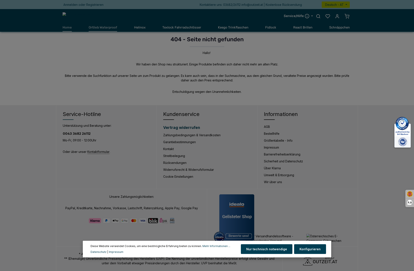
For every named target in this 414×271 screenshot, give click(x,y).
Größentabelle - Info (278, 140)
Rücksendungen (175, 163)
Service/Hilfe (294, 16)
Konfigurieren (310, 249)
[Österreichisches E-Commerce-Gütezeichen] (328, 238)
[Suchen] (318, 16)
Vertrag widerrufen (181, 127)
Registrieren (95, 4)
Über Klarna (272, 168)
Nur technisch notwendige (266, 249)
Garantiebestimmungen (179, 142)
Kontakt (168, 149)
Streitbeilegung (174, 156)
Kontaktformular (98, 152)
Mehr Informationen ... (216, 246)
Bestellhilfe (271, 133)
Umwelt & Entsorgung (279, 175)
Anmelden (70, 4)
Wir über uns (273, 182)
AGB (267, 126)
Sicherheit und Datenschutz (283, 161)
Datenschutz (99, 252)
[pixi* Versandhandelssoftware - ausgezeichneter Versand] (274, 238)
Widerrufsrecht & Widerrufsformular (188, 169)
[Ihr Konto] (337, 16)
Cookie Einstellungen (178, 176)
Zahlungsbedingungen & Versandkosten (192, 135)
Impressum (271, 147)
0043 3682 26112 (77, 134)
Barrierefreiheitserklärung (282, 154)
